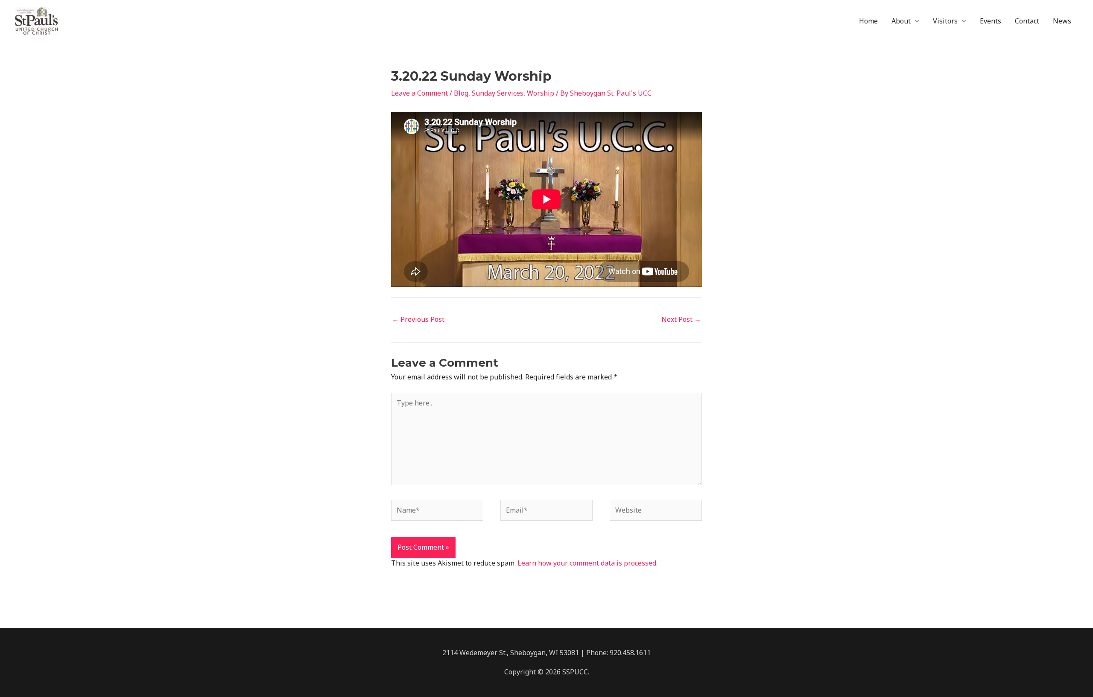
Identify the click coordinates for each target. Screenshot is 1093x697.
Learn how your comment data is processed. (587, 563)
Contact (1027, 21)
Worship (540, 93)
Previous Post (418, 319)
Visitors (945, 21)
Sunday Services (497, 93)
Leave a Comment (419, 93)
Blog (461, 93)
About (901, 21)
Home (868, 21)
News (1062, 21)
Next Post (681, 319)
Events (990, 21)
